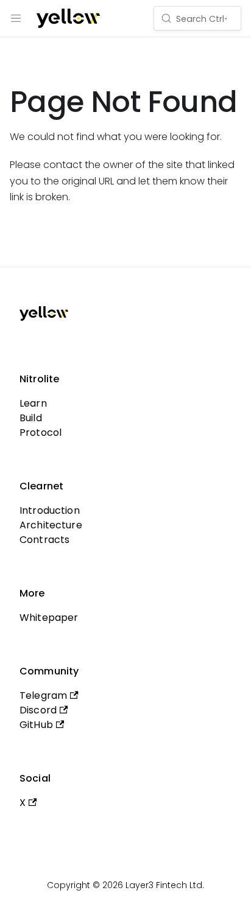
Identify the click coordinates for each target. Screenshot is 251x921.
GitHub (36, 725)
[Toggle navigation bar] (16, 18)
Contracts (44, 540)
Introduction (49, 510)
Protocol (40, 432)
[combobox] (197, 18)
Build (30, 418)
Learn (33, 403)
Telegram (43, 695)
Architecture (50, 525)
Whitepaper (49, 618)
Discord (38, 710)
